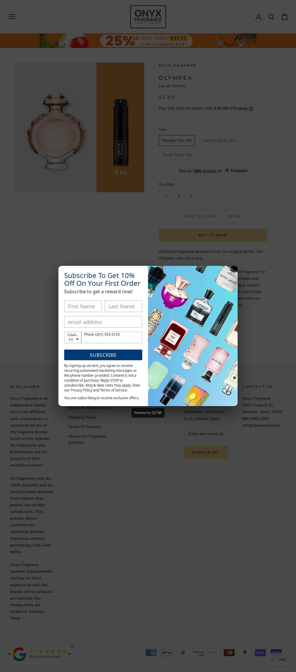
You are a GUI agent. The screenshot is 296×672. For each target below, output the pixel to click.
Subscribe (103, 355)
